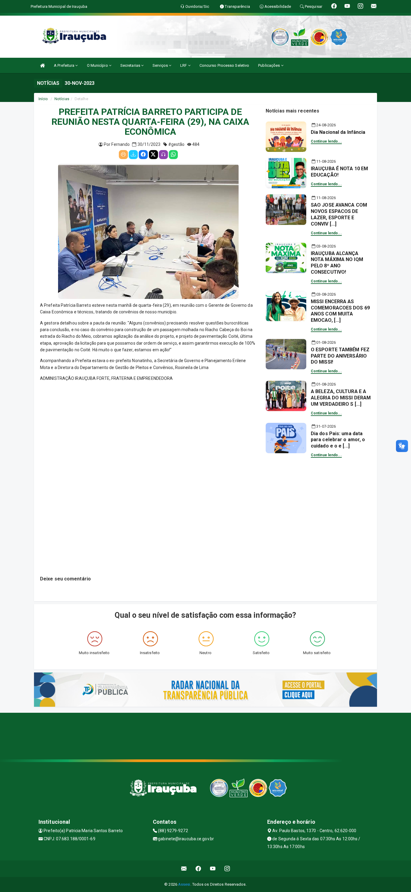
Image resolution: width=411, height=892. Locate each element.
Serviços (161, 65)
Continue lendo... (326, 141)
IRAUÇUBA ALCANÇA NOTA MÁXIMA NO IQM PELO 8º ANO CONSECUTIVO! (337, 263)
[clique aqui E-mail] (184, 868)
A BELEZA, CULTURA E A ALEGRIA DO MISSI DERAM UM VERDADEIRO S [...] (341, 398)
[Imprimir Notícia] (123, 154)
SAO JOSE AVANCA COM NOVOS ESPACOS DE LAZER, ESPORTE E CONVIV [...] (339, 214)
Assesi (184, 884)
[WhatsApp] (173, 154)
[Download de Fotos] (133, 154)
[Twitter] (153, 154)
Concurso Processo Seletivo (224, 65)
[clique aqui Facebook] (198, 868)
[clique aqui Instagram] (227, 868)
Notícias (61, 99)
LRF (184, 65)
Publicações (269, 65)
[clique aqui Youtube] (213, 868)
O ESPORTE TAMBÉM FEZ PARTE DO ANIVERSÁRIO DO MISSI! (340, 356)
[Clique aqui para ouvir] (163, 154)
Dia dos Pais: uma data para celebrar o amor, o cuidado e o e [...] (338, 440)
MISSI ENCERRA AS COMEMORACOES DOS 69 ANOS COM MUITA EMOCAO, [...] (340, 311)
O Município (98, 65)
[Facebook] (143, 154)
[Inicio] (42, 65)
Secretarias (130, 65)
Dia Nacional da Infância (338, 132)
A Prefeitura (64, 65)
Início (43, 99)
